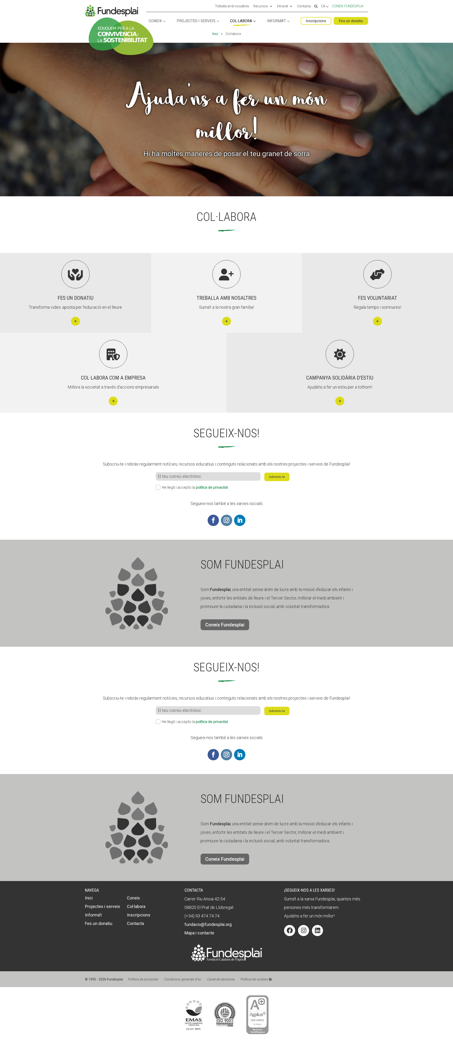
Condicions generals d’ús (182, 979)
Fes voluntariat (377, 298)
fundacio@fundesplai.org (208, 924)
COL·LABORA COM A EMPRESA (113, 378)
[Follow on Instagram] (226, 520)
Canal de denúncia (221, 979)
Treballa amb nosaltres (232, 6)
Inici (215, 34)
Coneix (155, 21)
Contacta (304, 6)
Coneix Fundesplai (347, 6)
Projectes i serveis (196, 21)
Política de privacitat (143, 979)
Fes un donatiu (351, 21)
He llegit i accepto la (195, 487)
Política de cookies (255, 979)
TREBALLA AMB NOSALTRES (226, 298)
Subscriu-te (277, 477)
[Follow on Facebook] (213, 520)
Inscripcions (316, 21)
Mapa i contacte (199, 932)
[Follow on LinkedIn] (239, 520)
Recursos (260, 6)
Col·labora (241, 21)
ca (323, 6)
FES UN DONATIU (75, 298)
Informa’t (276, 21)
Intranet (282, 6)
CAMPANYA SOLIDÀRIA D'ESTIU (339, 378)
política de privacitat (212, 487)
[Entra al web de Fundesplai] (226, 959)
